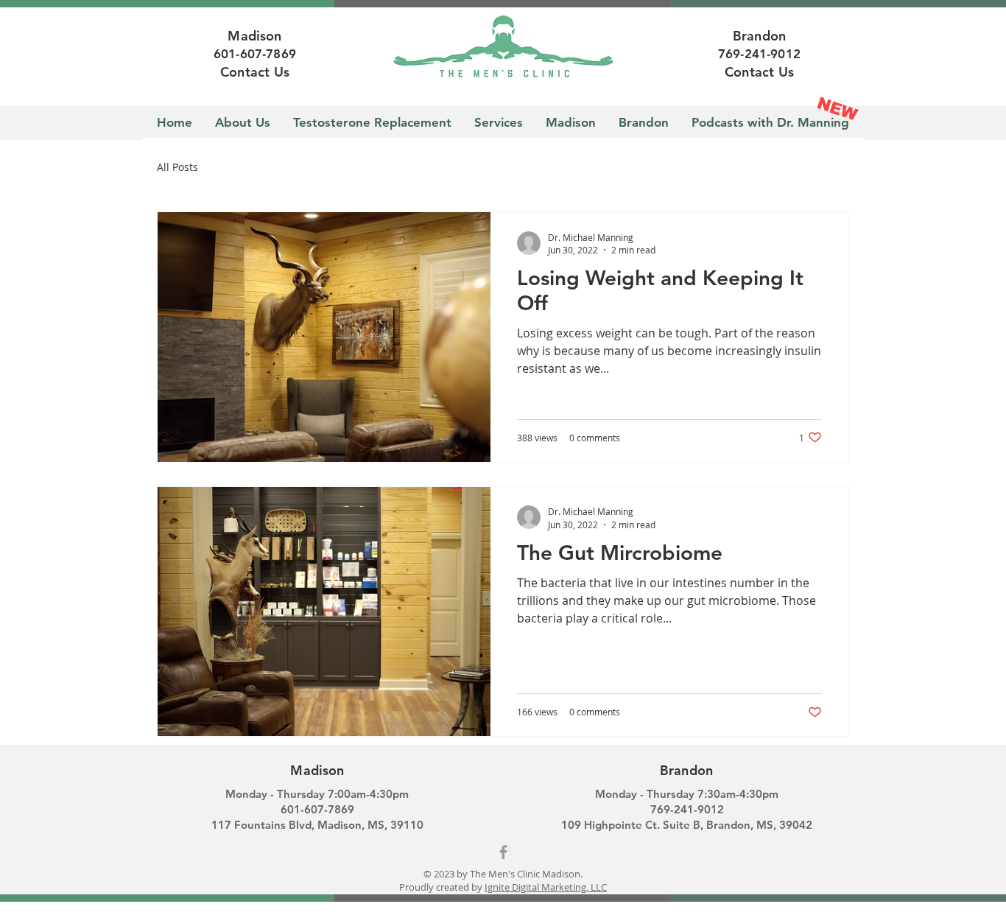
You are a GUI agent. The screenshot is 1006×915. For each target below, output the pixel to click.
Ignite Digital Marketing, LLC (546, 887)
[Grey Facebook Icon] (503, 852)
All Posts (177, 167)
